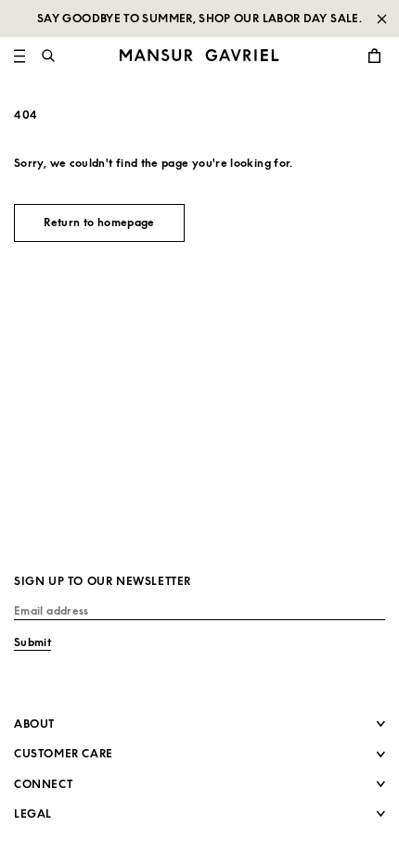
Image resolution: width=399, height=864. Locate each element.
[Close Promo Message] (381, 18)
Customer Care (63, 753)
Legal (33, 813)
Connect (43, 784)
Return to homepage (99, 222)
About (34, 724)
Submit (32, 642)
